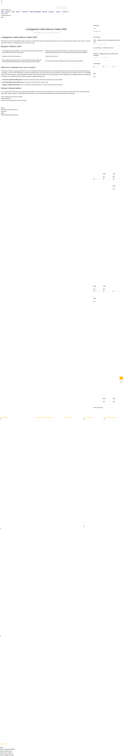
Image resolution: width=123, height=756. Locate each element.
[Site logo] (6, 9)
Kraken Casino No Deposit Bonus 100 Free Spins (13, 100)
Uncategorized (97, 31)
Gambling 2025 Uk (6, 98)
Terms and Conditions (109, 533)
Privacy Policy (107, 536)
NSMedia (33, 744)
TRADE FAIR (67, 431)
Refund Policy (107, 539)
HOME (65, 419)
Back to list (4, 111)
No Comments (104, 44)
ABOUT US (66, 422)
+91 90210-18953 (12, 1)
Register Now (61, 7)
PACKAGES (67, 434)
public (94, 28)
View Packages (107, 530)
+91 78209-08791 (21, 1)
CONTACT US (67, 437)
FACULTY (66, 428)
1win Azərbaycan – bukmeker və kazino (103, 47)
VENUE (66, 425)
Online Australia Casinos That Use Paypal (11, 96)
